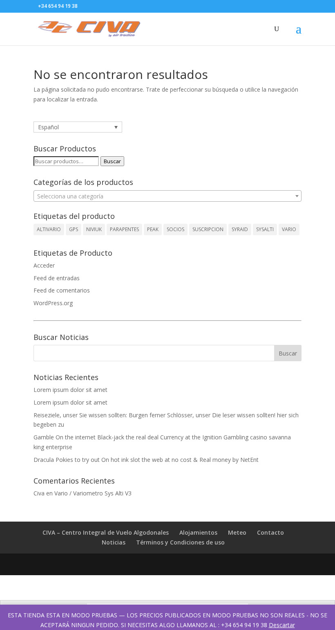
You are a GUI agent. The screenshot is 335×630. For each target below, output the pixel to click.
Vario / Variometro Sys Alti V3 (93, 493)
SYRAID (240, 229)
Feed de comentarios (62, 290)
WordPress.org (53, 303)
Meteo (237, 532)
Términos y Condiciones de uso (180, 542)
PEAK (153, 229)
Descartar (282, 625)
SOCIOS (175, 229)
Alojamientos (198, 532)
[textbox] (167, 196)
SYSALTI (265, 229)
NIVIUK (94, 229)
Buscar (112, 161)
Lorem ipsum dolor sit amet (70, 390)
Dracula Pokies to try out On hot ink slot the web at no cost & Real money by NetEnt (146, 460)
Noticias (113, 542)
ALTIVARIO (49, 229)
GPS (73, 229)
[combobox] (168, 196)
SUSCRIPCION (207, 229)
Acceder (44, 265)
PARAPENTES (124, 229)
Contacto (270, 532)
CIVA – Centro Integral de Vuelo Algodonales (105, 532)
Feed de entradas (57, 278)
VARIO (289, 229)
